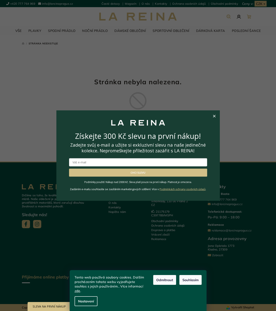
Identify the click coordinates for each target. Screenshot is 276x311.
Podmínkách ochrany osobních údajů (183, 189)
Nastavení (86, 301)
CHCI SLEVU (138, 172)
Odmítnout (164, 280)
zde (77, 291)
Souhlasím (190, 280)
